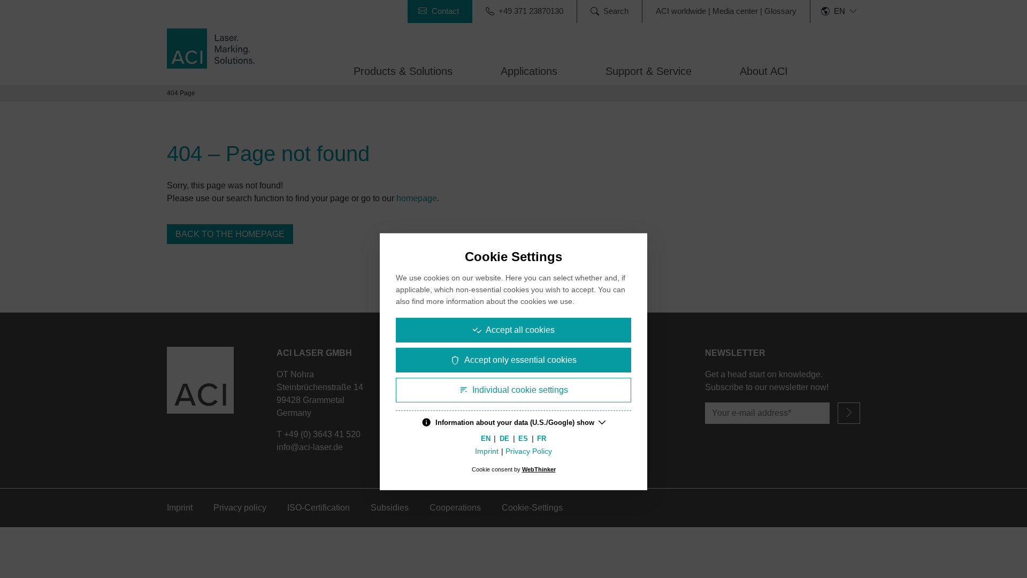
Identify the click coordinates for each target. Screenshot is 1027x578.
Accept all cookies (520, 329)
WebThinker (539, 469)
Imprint (487, 451)
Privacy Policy (528, 451)
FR (541, 438)
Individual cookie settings (520, 389)
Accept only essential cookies (520, 359)
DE (504, 438)
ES (523, 438)
